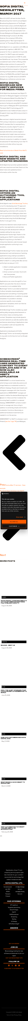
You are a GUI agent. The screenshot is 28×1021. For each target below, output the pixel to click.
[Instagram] (19, 965)
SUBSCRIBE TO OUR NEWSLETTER (14, 968)
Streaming (14, 917)
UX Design (14, 921)
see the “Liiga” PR (10, 421)
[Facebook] (15, 965)
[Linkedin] (9, 965)
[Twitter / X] (12, 965)
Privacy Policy (17, 1015)
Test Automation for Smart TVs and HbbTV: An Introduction (12, 828)
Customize (13, 526)
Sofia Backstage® (14, 924)
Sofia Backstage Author (19, 203)
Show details (19, 517)
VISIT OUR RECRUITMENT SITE (14, 958)
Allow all (14, 521)
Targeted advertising (14, 907)
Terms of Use (10, 1015)
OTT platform (14, 905)
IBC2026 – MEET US (8, 645)
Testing (14, 919)
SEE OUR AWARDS (14, 943)
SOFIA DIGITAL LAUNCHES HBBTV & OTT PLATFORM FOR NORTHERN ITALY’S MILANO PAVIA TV (14, 602)
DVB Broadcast (14, 914)
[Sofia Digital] (5, 3)
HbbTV (14, 912)
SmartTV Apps (14, 910)
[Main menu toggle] (25, 3)
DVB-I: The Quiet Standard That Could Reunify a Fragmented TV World (14, 691)
